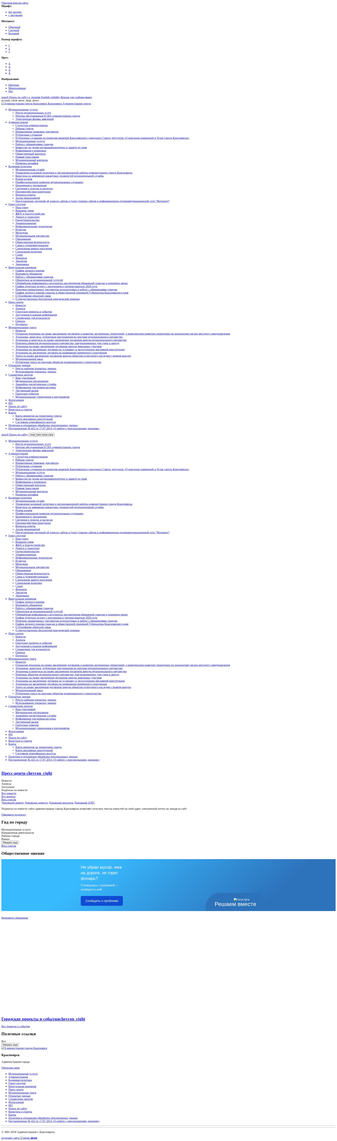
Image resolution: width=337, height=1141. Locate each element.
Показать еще (10, 842)
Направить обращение (14, 917)
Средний (13, 30)
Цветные (13, 84)
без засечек (15, 12)
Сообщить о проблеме (101, 901)
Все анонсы (8, 796)
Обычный (14, 27)
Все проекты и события (15, 1026)
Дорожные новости (36, 802)
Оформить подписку (13, 814)
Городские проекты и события (43, 1019)
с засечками (15, 15)
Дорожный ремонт (12, 802)
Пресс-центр (26, 773)
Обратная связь (10, 1067)
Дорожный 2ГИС (84, 802)
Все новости (8, 793)
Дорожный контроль (61, 802)
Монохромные (17, 88)
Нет (10, 91)
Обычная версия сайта (14, 2)
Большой (13, 33)
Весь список (8, 799)
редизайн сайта (19, 1137)
